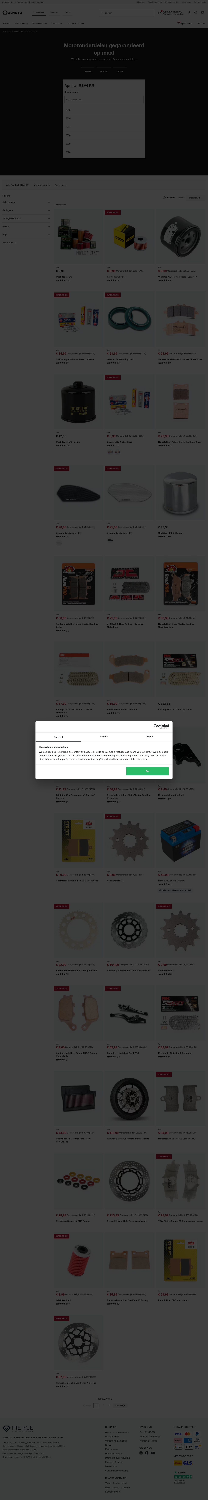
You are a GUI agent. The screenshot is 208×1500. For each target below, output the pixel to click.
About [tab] (149, 736)
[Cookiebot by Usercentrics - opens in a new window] (156, 726)
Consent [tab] (58, 737)
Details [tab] (104, 736)
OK (147, 771)
